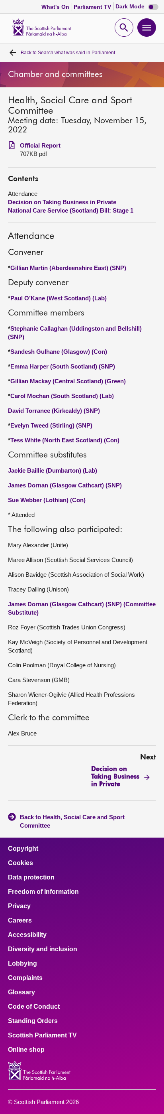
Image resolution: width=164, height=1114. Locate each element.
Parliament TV (93, 7)
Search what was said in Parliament (68, 52)
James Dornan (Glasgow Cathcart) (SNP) (65, 485)
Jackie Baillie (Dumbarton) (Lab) (52, 470)
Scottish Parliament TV (42, 1035)
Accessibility (27, 935)
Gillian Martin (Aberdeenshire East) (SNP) (68, 267)
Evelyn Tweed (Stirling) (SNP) (51, 425)
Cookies (20, 863)
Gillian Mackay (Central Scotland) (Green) (68, 381)
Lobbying (22, 963)
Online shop (26, 1050)
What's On (56, 7)
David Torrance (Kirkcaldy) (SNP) (54, 410)
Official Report (40, 145)
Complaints (25, 978)
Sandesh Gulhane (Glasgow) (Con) (58, 351)
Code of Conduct (34, 1007)
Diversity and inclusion (42, 949)
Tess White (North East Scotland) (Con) (64, 440)
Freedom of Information (43, 892)
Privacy (19, 906)
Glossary (21, 992)
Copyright (23, 849)
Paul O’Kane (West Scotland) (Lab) (58, 298)
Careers (20, 920)
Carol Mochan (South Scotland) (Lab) (62, 395)
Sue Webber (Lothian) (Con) (47, 500)
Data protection (31, 877)
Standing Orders (33, 1021)
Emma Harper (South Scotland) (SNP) (62, 366)
